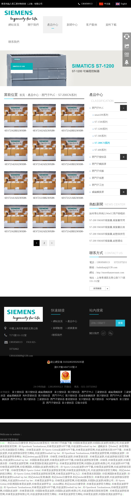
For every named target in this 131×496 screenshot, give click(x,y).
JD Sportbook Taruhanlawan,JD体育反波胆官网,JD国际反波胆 (93, 453)
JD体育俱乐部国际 (91, 473)
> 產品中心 (71, 321)
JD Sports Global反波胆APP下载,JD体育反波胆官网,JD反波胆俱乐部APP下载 (82, 450)
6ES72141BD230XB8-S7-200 (73, 165)
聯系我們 (13, 41)
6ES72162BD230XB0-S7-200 (16, 232)
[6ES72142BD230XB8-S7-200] (72, 115)
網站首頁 (13, 24)
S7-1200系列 (100, 129)
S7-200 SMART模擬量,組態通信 (105, 241)
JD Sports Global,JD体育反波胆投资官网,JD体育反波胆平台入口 (47, 473)
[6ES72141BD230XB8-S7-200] (72, 149)
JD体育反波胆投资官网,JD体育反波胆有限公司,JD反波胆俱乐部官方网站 (79, 470)
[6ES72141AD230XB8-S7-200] (15, 183)
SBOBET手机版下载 (61, 443)
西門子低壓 (98, 178)
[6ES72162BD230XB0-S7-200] (15, 216)
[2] (65, 68)
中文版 (107, 4)
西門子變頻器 (99, 157)
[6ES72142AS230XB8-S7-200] (15, 149)
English (124, 4)
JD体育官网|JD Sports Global (25, 470)
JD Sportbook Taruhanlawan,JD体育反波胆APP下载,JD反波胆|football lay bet (58, 446)
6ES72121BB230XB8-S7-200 (44, 199)
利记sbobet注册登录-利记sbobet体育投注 (28, 443)
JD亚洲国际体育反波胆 (114, 473)
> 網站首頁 (57, 321)
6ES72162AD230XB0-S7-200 (44, 232)
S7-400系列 (100, 150)
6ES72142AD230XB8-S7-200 (44, 165)
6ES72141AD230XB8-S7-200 (16, 199)
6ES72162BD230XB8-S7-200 (16, 131)
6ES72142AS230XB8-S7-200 (16, 165)
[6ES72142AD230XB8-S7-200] (44, 149)
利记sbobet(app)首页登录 (36, 456)
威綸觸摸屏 (98, 192)
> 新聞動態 (57, 328)
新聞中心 (72, 24)
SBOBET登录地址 (9, 439)
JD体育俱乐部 (26, 491)
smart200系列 (101, 115)
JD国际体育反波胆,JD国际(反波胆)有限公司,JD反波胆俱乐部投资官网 (72, 491)
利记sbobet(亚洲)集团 (39, 477)
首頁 (22, 94)
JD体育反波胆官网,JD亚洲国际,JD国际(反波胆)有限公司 (84, 480)
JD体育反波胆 (33, 450)
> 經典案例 (71, 328)
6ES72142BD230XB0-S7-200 (73, 232)
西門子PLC (48, 94)
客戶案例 (91, 24)
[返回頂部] (126, 63)
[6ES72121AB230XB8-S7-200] (72, 183)
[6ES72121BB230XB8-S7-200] (44, 183)
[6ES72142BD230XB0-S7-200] (72, 216)
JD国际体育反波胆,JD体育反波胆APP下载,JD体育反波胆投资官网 (64, 460)
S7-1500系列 (100, 122)
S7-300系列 (100, 136)
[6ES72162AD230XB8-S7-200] (44, 115)
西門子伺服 (98, 171)
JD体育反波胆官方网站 (98, 484)
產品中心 (52, 24)
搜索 (120, 323)
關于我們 (33, 24)
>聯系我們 (56, 335)
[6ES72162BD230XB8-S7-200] (15, 115)
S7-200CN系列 (67, 94)
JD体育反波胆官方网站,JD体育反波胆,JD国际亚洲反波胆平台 (91, 494)
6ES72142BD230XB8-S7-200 (73, 131)
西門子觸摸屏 (99, 164)
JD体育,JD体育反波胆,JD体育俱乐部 (69, 456)
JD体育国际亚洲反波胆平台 (44, 463)
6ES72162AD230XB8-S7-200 (44, 131)
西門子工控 (98, 185)
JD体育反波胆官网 (18, 463)
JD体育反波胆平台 (44, 480)
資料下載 (111, 24)
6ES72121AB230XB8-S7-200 (73, 199)
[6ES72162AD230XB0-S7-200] (44, 216)
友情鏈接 (97, 288)
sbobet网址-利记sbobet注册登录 (69, 484)
